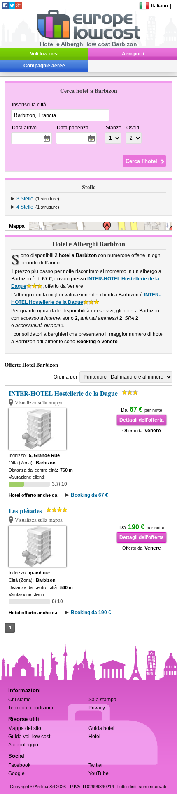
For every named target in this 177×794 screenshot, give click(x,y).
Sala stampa (102, 699)
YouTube (98, 773)
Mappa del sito (24, 728)
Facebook (19, 765)
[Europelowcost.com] (88, 37)
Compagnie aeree (44, 66)
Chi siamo (19, 699)
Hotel (94, 736)
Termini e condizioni (30, 708)
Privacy (96, 708)
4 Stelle (24, 207)
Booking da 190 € (91, 612)
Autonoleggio (23, 745)
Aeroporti (133, 54)
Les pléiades (25, 510)
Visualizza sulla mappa (39, 402)
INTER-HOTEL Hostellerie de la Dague (63, 393)
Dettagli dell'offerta (141, 420)
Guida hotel (101, 728)
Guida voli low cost (29, 736)
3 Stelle (24, 199)
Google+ (18, 773)
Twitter (95, 765)
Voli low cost (44, 54)
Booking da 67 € (89, 495)
